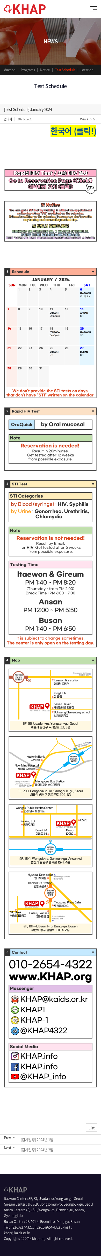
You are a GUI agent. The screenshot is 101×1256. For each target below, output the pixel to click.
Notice (45, 69)
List (91, 1127)
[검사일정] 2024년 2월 (37, 1149)
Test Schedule (65, 69)
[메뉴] (93, 9)
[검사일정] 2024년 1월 (37, 1139)
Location (87, 69)
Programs (28, 69)
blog (19, 1244)
